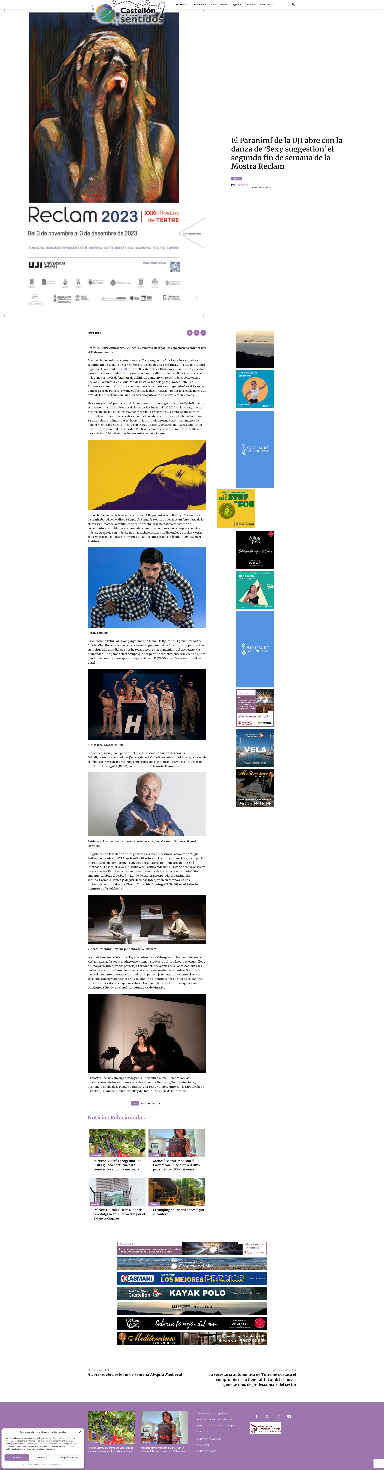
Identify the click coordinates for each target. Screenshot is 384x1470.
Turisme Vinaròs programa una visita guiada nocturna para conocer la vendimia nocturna (117, 1165)
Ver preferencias (69, 1457)
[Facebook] (190, 333)
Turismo (155, 1204)
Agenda (236, 178)
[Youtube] (289, 1416)
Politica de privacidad (52, 1464)
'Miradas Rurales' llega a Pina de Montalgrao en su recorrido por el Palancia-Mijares (119, 1214)
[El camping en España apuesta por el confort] (176, 1192)
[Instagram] (278, 1416)
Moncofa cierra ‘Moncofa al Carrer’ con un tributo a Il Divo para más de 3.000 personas (176, 1165)
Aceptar (16, 1457)
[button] (79, 1432)
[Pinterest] (203, 333)
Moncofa (155, 1155)
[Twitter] (197, 333)
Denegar (43, 1457)
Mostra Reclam (148, 1103)
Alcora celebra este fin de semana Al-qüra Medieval (135, 1374)
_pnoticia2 (96, 1155)
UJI (125, 369)
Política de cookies (31, 1464)
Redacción (242, 184)
